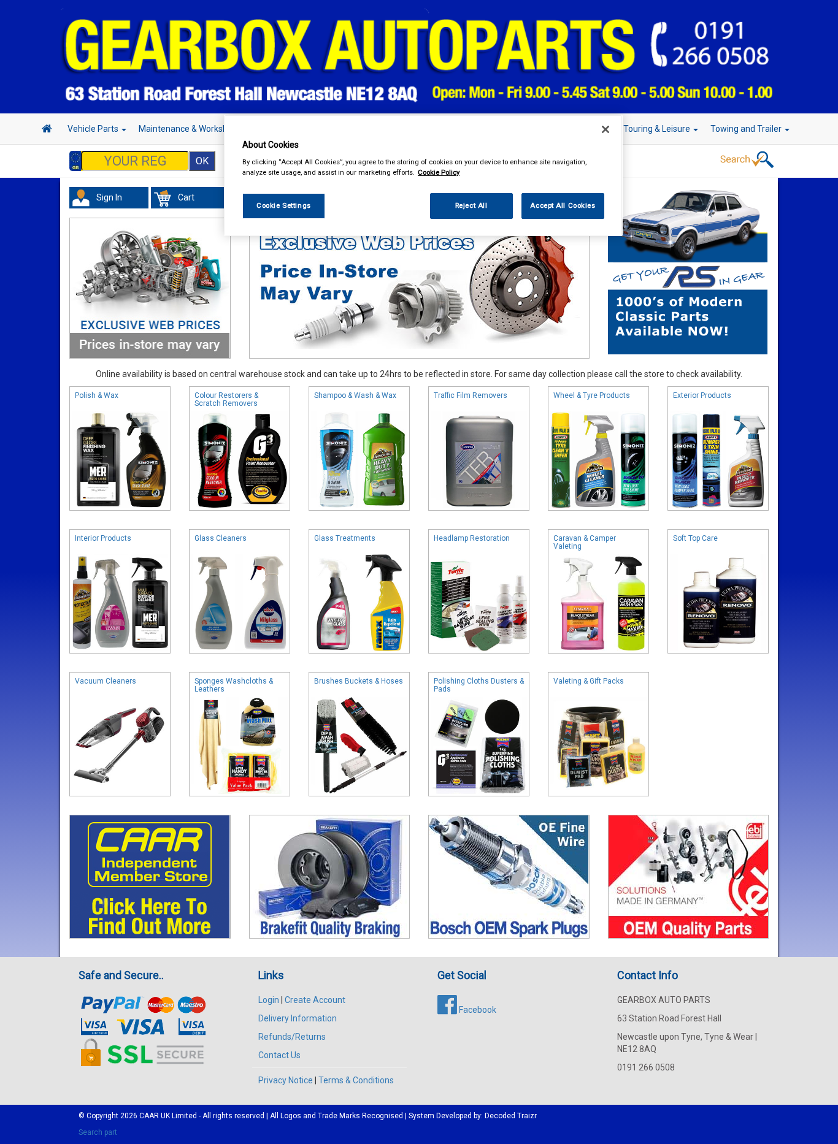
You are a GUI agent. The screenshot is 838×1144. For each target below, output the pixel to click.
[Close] (605, 129)
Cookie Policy (438, 172)
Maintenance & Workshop (189, 129)
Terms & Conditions (356, 1080)
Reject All (471, 205)
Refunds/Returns (292, 1037)
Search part (98, 1132)
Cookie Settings (283, 205)
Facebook (476, 1010)
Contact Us (279, 1055)
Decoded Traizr (511, 1116)
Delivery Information (297, 1018)
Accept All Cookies (562, 205)
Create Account (315, 1000)
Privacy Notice (285, 1080)
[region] (423, 176)
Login (268, 1000)
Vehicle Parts (93, 129)
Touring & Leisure (657, 129)
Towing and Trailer (746, 129)
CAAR (149, 1116)
